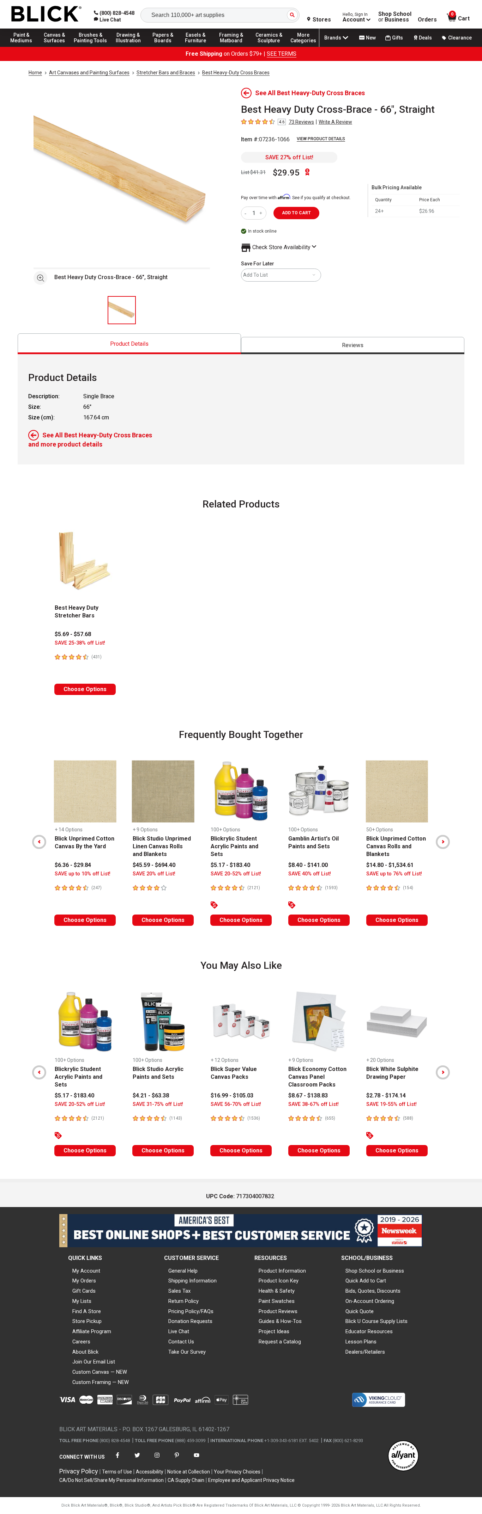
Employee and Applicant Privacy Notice (251, 1480)
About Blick (85, 1352)
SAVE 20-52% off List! (236, 874)
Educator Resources (369, 1331)
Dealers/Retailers (365, 1352)
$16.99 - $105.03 (232, 1095)
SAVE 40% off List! (309, 874)
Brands (332, 38)
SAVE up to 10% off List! (82, 874)
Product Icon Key (279, 1281)
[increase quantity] (261, 213)
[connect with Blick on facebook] (117, 1459)
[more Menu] (303, 46)
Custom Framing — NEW (100, 1382)
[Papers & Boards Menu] (166, 46)
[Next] (443, 842)
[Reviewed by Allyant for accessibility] (403, 1456)
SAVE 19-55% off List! (391, 1104)
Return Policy (183, 1301)
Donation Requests (190, 1321)
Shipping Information (192, 1281)
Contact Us (181, 1341)
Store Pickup (87, 1321)
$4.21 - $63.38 (151, 1095)
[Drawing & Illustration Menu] (128, 46)
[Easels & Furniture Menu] (197, 46)
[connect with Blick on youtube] (196, 1459)
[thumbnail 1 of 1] (122, 310)
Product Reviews (278, 1311)
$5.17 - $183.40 (230, 865)
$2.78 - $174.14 (386, 1095)
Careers (81, 1341)
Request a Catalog (280, 1341)
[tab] (129, 343)
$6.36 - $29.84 (73, 865)
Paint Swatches (277, 1301)
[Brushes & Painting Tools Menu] (90, 46)
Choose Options (85, 689)
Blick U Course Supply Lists (376, 1321)
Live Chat (178, 1331)
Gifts (397, 38)
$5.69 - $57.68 (73, 634)
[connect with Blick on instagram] (157, 1459)
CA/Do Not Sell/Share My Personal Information (111, 1480)
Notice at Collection (188, 1472)
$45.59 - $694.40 (154, 865)
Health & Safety (277, 1291)
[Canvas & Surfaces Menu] (56, 46)
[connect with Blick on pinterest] (177, 1459)
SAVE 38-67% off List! (313, 1104)
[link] (107, 20)
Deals (425, 38)
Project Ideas (274, 1331)
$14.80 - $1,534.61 (390, 865)
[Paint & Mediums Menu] (24, 46)
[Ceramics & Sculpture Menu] (269, 46)
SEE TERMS (281, 53)
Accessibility (149, 1472)
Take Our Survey (187, 1352)
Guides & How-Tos (280, 1321)
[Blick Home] (46, 14)
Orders (427, 20)
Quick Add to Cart (365, 1281)
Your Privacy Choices (237, 1472)
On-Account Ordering (369, 1301)
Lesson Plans (360, 1341)
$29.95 (286, 173)
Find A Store (86, 1311)
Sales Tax (179, 1291)
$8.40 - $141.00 (308, 865)
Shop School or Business (374, 1271)
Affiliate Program (91, 1331)
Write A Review (335, 122)
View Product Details (321, 138)
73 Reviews (301, 122)
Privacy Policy (78, 1471)
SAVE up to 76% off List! (394, 874)
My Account (86, 1271)
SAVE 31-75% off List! (158, 1104)
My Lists (81, 1301)
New (371, 38)
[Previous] (39, 842)
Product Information (282, 1271)
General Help (183, 1271)
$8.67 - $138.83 (308, 1095)
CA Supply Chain (186, 1480)
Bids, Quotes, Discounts (372, 1291)
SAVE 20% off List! (154, 874)
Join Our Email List (93, 1362)
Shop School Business (394, 17)
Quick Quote (359, 1311)
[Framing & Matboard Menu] (231, 46)
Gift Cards (84, 1291)
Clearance (460, 38)
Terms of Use (117, 1472)
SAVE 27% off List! (289, 157)
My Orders (84, 1281)
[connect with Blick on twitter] (137, 1459)
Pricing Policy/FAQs (190, 1311)
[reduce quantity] (247, 213)
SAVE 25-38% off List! (80, 643)
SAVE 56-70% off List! (236, 1104)
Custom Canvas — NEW (99, 1372)
